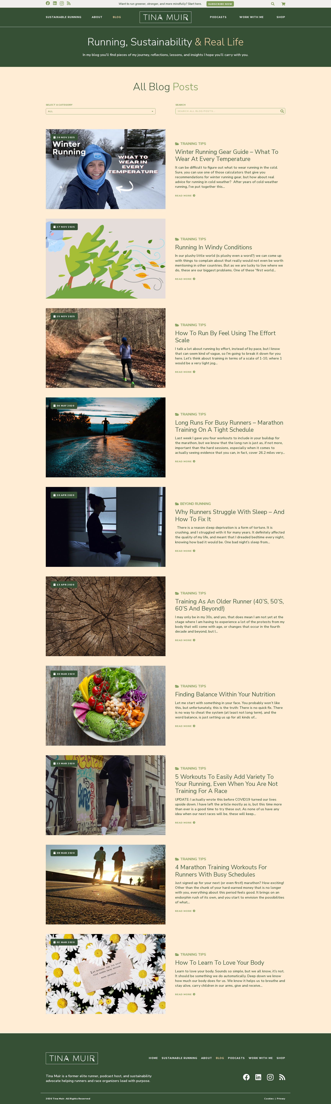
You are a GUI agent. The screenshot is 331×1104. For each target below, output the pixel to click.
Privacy (281, 1098)
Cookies (269, 1098)
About (206, 1058)
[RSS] (68, 3)
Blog (220, 1058)
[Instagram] (62, 3)
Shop (281, 1058)
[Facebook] (48, 3)
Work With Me (261, 1058)
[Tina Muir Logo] (165, 17)
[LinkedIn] (55, 3)
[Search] (282, 111)
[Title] (283, 4)
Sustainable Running (179, 1058)
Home (153, 1058)
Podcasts (236, 1058)
